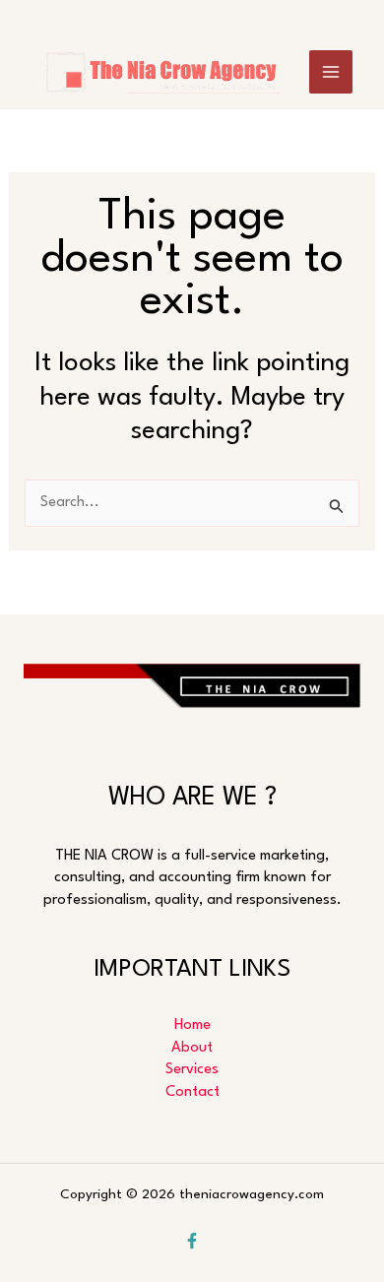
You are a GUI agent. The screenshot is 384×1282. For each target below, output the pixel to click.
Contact (192, 1092)
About (192, 1048)
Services (192, 1069)
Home (192, 1025)
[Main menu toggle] (330, 72)
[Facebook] (192, 1241)
